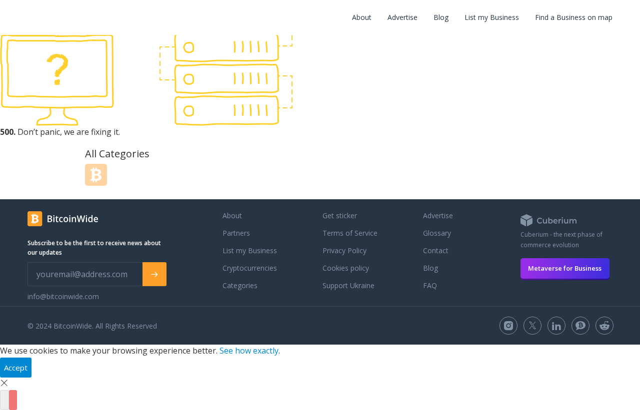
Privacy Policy (344, 250)
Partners (236, 233)
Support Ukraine (348, 285)
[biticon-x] (533, 326)
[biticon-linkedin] (557, 326)
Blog (441, 17)
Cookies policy (345, 268)
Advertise (403, 17)
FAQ (430, 285)
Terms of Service (350, 233)
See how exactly (249, 350)
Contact (435, 250)
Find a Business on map (573, 17)
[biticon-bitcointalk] (581, 326)
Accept (16, 368)
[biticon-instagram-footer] (509, 326)
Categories (240, 285)
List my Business (491, 17)
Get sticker (339, 215)
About (362, 17)
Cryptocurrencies (249, 268)
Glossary (437, 233)
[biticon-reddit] (605, 326)
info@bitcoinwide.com (63, 296)
